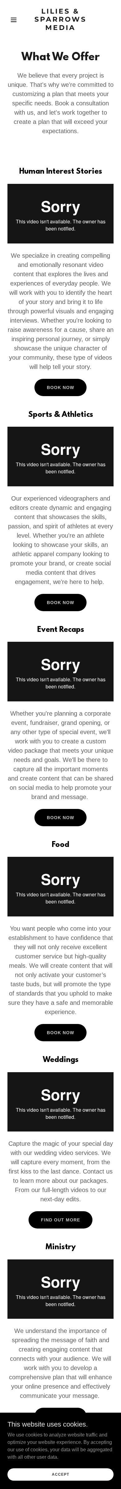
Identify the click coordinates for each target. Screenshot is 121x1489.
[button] (15, 20)
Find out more (60, 1219)
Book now (60, 602)
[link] (60, 28)
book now (60, 1032)
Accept (60, 1474)
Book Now (60, 387)
